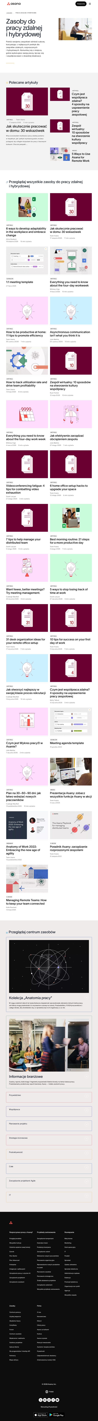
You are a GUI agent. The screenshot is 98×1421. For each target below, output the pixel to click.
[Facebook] (53, 1400)
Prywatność (41, 1351)
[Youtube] (57, 1400)
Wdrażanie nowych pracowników (48, 1256)
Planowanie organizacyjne (45, 1260)
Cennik (11, 1251)
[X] (41, 1400)
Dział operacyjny (70, 1247)
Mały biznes (68, 1238)
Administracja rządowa (72, 1273)
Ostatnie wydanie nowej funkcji (19, 1247)
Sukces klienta (14, 1347)
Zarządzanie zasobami (16, 1282)
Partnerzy (12, 1355)
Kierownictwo (41, 1316)
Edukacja (68, 1277)
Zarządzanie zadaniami (44, 1285)
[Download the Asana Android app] (56, 1414)
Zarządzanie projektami (17, 1277)
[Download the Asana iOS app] (40, 1414)
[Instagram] (49, 1400)
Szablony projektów (15, 1342)
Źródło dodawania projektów (46, 1280)
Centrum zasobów (15, 1334)
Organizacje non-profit (72, 1286)
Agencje (67, 1290)
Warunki (44, 1407)
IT (65, 1251)
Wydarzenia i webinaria (17, 1338)
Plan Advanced (14, 1260)
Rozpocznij (81, 4)
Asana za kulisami (43, 1329)
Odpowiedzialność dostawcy (46, 1355)
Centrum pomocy (15, 1312)
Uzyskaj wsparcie (15, 1316)
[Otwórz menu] (89, 3)
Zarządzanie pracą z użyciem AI (19, 1273)
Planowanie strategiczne (45, 1276)
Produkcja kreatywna (44, 1247)
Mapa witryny (13, 1360)
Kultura (39, 1334)
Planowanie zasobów (44, 1272)
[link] (9, 13)
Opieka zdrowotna (71, 1264)
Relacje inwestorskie (44, 1342)
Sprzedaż (68, 1260)
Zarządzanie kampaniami (45, 1238)
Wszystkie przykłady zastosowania (48, 1289)
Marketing (68, 1243)
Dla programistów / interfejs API (19, 1351)
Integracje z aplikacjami (17, 1269)
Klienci (39, 1321)
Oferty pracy (41, 1325)
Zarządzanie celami (43, 1251)
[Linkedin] (45, 1400)
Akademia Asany (14, 1321)
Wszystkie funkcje (15, 1243)
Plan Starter (13, 1256)
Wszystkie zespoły (70, 1295)
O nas (39, 1312)
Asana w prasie (42, 1338)
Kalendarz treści (42, 1243)
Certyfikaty (13, 1325)
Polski (51, 1392)
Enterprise (12, 1264)
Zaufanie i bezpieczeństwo (46, 1347)
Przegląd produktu (15, 1238)
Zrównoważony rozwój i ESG (46, 1360)
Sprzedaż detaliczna (71, 1269)
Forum (11, 1329)
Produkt (67, 1256)
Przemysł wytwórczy (71, 1282)
